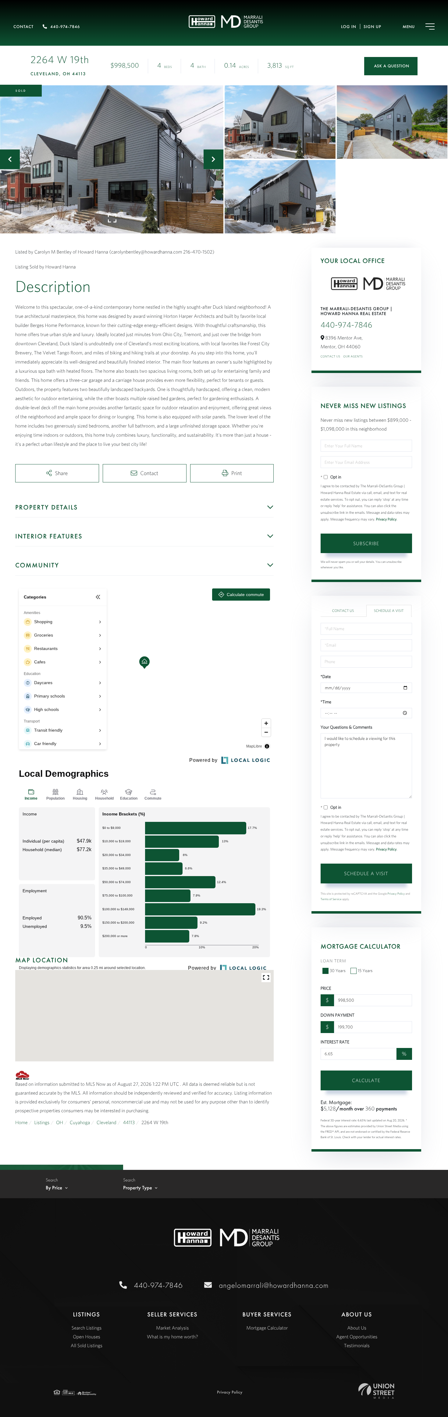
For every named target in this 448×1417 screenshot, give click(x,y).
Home (21, 1123)
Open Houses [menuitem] (86, 1337)
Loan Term (333, 961)
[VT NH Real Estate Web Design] (376, 1391)
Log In (348, 27)
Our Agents (353, 356)
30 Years (338, 970)
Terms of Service (331, 899)
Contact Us (330, 356)
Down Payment (337, 1015)
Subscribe (366, 543)
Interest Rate (335, 1042)
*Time (326, 702)
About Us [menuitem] (356, 1328)
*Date (326, 676)
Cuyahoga (80, 1123)
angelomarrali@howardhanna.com (274, 1285)
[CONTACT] (391, 66)
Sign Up (372, 27)
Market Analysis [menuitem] (172, 1328)
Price (326, 988)
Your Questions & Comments (346, 727)
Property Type (137, 1187)
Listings (41, 1123)
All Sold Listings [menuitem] (86, 1346)
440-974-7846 (65, 27)
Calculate (366, 1080)
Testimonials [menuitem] (357, 1346)
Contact (23, 27)
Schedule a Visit (389, 611)
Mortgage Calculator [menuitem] (267, 1328)
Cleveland (106, 1123)
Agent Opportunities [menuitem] (356, 1337)
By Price (54, 1187)
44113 (129, 1123)
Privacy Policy (386, 519)
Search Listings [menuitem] (86, 1328)
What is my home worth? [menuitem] (172, 1337)
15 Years (365, 970)
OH (59, 1123)
